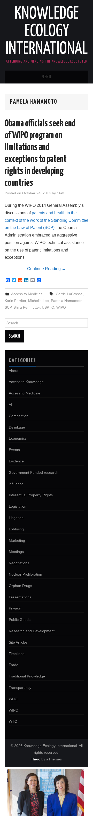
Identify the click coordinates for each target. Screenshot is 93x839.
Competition (18, 416)
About (13, 371)
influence (16, 484)
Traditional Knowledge (27, 676)
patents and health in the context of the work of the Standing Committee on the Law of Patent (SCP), (46, 220)
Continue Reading (46, 268)
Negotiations (19, 563)
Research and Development (32, 631)
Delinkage (17, 427)
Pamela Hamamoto (66, 301)
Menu (46, 77)
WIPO (61, 307)
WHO (13, 699)
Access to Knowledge (26, 382)
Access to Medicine (27, 294)
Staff (60, 193)
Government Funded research (33, 472)
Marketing (17, 540)
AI (10, 404)
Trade (13, 665)
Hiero (36, 759)
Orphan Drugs (20, 586)
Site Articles (18, 642)
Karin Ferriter (15, 301)
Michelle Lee (38, 301)
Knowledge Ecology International (46, 31)
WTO (13, 721)
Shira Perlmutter (26, 307)
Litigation (16, 518)
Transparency (20, 687)
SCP (8, 307)
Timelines (16, 654)
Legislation (17, 506)
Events (14, 450)
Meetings (16, 552)
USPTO (48, 307)
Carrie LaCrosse (69, 294)
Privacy (15, 608)
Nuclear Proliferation (25, 574)
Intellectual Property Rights (31, 495)
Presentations (20, 597)
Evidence (16, 461)
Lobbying (16, 529)
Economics (18, 438)
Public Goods (19, 619)
